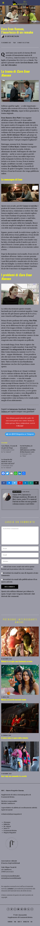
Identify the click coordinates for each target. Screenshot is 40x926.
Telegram (30, 409)
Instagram (13, 409)
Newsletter (26, 922)
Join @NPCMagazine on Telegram (21, 434)
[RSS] (28, 909)
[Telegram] (25, 909)
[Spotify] (21, 909)
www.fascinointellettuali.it (10, 876)
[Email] (36, 483)
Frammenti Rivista (7, 797)
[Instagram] (15, 909)
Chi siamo (7, 822)
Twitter (4, 412)
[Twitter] (14, 483)
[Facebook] (3, 483)
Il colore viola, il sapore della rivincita (14, 738)
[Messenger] (9, 483)
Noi (31, 922)
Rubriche (7, 824)
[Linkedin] (25, 483)
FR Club (20, 426)
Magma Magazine (10, 832)
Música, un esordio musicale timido (13, 699)
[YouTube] (18, 909)
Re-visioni (7, 826)
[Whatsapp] (30, 483)
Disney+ (16, 395)
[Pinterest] (20, 483)
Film (14, 42)
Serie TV (6, 828)
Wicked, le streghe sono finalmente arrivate (16, 661)
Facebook (22, 409)
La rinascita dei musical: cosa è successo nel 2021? (7, 461)
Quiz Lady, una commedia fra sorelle (14, 776)
